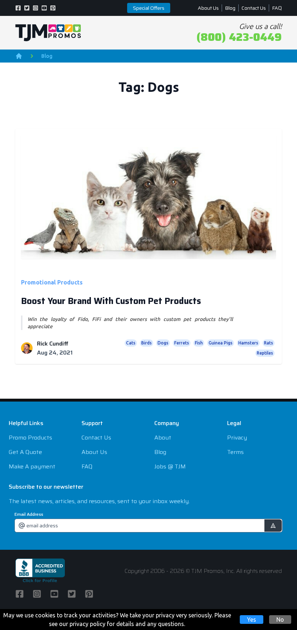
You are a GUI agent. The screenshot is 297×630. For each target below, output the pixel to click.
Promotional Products (52, 282)
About (162, 437)
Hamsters (248, 342)
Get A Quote (25, 452)
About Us (208, 8)
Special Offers (148, 8)
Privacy (237, 437)
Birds (146, 342)
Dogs (163, 342)
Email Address (28, 514)
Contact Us (254, 8)
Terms (235, 452)
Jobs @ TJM (170, 466)
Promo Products (30, 437)
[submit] (273, 525)
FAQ (277, 8)
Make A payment (32, 466)
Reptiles (265, 353)
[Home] (18, 56)
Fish (199, 342)
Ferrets (181, 342)
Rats (268, 342)
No (280, 619)
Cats (130, 342)
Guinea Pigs (221, 342)
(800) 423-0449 (239, 37)
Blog (230, 8)
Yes (251, 619)
